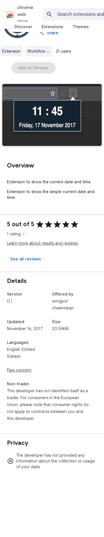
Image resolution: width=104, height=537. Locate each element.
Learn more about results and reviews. (43, 243)
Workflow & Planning (39, 51)
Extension (11, 51)
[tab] (23, 27)
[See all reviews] (25, 259)
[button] (52, 115)
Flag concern (19, 370)
